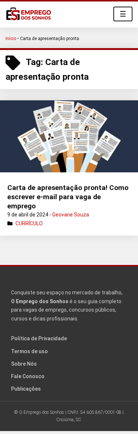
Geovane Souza (70, 215)
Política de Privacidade (39, 338)
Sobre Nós (24, 364)
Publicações (26, 389)
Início (11, 38)
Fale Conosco (28, 376)
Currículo (29, 223)
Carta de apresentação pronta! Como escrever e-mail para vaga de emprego (67, 196)
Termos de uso (29, 351)
